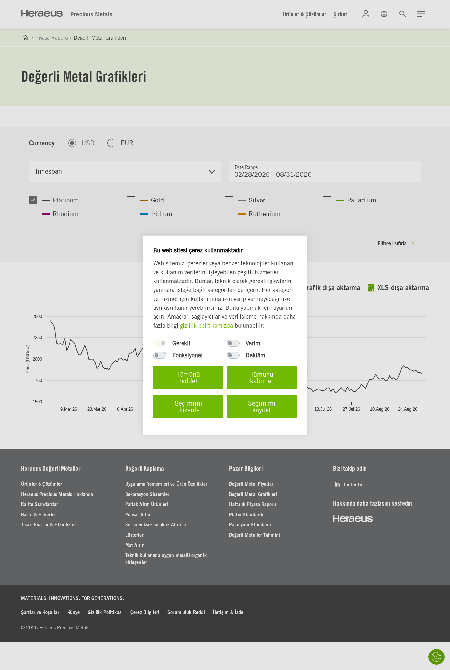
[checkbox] (159, 343)
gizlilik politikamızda (206, 325)
